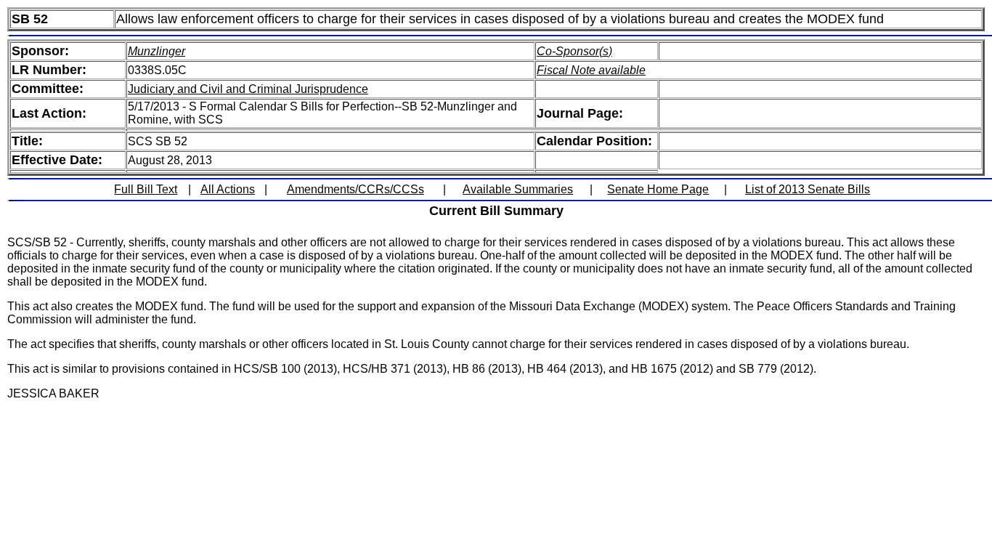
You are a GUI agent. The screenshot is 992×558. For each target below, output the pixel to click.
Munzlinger (156, 51)
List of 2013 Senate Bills (807, 189)
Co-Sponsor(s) (574, 51)
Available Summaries (518, 189)
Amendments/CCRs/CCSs (355, 189)
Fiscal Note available (591, 70)
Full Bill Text (145, 189)
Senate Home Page (658, 189)
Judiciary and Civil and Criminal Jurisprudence (248, 89)
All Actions (227, 189)
